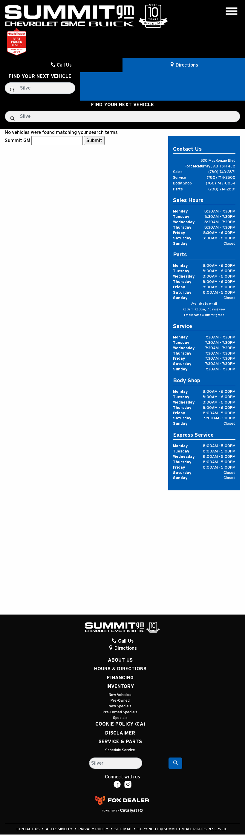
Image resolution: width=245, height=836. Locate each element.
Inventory (120, 686)
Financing (120, 677)
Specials (120, 718)
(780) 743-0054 (220, 183)
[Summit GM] (86, 15)
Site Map (123, 829)
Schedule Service (120, 750)
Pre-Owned (120, 701)
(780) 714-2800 (221, 178)
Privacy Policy (94, 829)
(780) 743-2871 (221, 172)
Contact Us (28, 829)
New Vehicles (120, 695)
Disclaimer (120, 733)
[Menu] (231, 12)
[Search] (175, 763)
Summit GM (17, 140)
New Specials (120, 706)
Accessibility (60, 829)
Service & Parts (120, 741)
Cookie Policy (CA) (120, 724)
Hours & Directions (120, 668)
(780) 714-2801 (221, 189)
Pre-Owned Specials (120, 712)
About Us (120, 660)
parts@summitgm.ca (209, 315)
